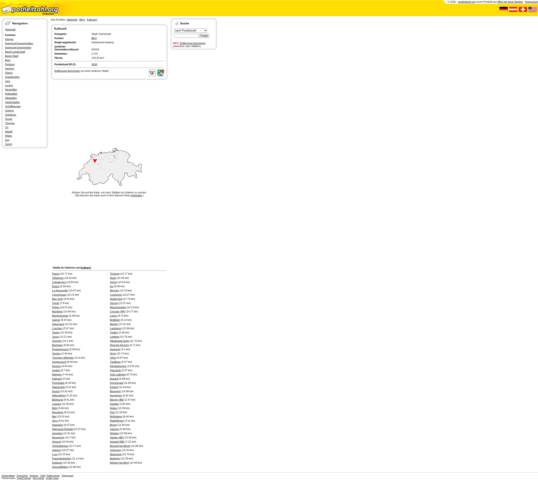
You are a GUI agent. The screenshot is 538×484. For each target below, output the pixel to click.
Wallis (8, 135)
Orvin (113, 353)
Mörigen (57, 374)
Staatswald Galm (119, 341)
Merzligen (57, 412)
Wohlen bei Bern (119, 462)
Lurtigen (114, 336)
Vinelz (55, 303)
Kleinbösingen (118, 366)
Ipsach (56, 391)
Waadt (8, 131)
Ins (111, 286)
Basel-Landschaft (15, 51)
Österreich (22, 475)
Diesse (114, 303)
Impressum (531, 1)
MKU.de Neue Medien (510, 1)
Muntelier (57, 311)
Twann (56, 332)
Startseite (10, 29)
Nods (113, 278)
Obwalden (11, 98)
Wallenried (116, 299)
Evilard (114, 387)
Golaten (114, 404)
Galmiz (56, 320)
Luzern (9, 85)
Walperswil (58, 387)
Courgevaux (59, 294)
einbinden (136, 195)
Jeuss (55, 336)
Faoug (55, 273)
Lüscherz (57, 328)
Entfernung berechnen (193, 43)
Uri (6, 127)
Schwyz (9, 110)
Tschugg (115, 273)
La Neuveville (60, 290)
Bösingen (115, 391)
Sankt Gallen (12, 102)
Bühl (54, 408)
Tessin (8, 119)
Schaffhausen (13, 106)
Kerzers (56, 366)
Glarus (9, 72)
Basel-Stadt (11, 56)
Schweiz (34, 475)
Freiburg (10, 64)
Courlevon (116, 294)
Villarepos (58, 278)
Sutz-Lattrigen (118, 374)
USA (42, 475)
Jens (55, 420)
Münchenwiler (118, 307)
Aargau (9, 39)
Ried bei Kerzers (119, 345)
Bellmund (57, 399)
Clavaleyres (59, 282)
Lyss (54, 454)
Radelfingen (117, 420)
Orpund (56, 441)
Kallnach (92, 19)
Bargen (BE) (117, 399)
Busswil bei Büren (120, 446)
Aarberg (114, 429)
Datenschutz (53, 475)
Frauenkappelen (61, 458)
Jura (7, 81)
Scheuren (115, 450)
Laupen (56, 404)
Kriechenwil (116, 383)
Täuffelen (115, 362)
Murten (114, 324)
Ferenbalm (58, 383)
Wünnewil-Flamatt (62, 429)
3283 (94, 64)
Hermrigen (116, 395)
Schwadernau (60, 446)
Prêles (55, 307)
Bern (8, 60)
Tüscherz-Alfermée (63, 357)
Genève (9, 68)
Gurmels (57, 341)
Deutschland (8, 475)
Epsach (114, 378)
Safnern (56, 450)
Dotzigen (57, 462)
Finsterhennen (60, 349)
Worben (114, 433)
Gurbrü (56, 370)
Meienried (115, 454)
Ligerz (113, 315)
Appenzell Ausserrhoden (19, 43)
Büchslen (57, 345)
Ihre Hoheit (38, 478)
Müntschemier (60, 315)
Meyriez (114, 290)
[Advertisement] (109, 112)
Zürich (8, 144)
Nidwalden (11, 93)
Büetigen (115, 458)
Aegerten (57, 433)
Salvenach (58, 324)
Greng (113, 282)
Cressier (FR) (117, 311)
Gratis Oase (52, 478)
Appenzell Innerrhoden (18, 47)
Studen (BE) (117, 437)
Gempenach (59, 362)
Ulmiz (113, 357)
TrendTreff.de (24, 478)
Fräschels (115, 370)
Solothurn (10, 114)
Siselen (56, 353)
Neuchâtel (11, 89)
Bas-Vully (57, 299)
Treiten (114, 332)
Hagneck (115, 349)
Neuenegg (58, 437)
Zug (7, 140)
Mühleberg (116, 416)
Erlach (55, 286)
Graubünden (12, 77)
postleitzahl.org (466, 1)
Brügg (113, 425)
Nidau (113, 408)
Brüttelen (115, 320)
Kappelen (57, 425)
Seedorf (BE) (117, 441)
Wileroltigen (59, 395)
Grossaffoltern (60, 467)
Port (112, 412)
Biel (54, 416)
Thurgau (10, 123)
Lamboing (115, 328)
